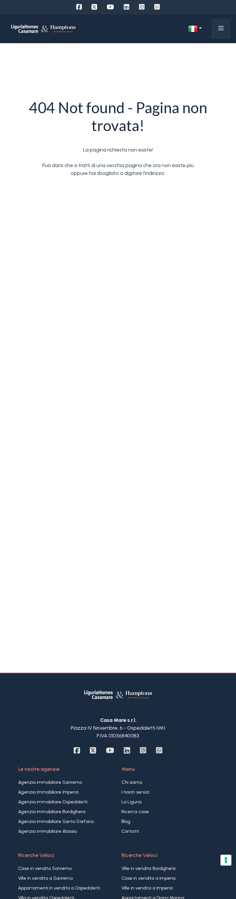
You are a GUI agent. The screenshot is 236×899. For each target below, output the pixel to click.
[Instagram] (141, 7)
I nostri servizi (135, 792)
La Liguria (131, 802)
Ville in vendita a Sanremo (45, 878)
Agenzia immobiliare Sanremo (50, 782)
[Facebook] (79, 7)
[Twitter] (94, 7)
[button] (194, 29)
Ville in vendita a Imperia (147, 888)
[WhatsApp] (157, 7)
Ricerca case (135, 811)
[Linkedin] (126, 7)
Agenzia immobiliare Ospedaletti (52, 802)
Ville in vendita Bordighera (148, 868)
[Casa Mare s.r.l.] (43, 28)
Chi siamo (131, 782)
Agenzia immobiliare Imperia (48, 792)
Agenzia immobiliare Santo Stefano (56, 821)
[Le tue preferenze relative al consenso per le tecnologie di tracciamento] (225, 860)
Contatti (130, 831)
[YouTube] (110, 7)
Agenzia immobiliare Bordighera (51, 811)
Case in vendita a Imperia (148, 878)
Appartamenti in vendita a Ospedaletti (59, 888)
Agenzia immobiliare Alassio (47, 831)
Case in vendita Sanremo (45, 868)
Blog (125, 821)
